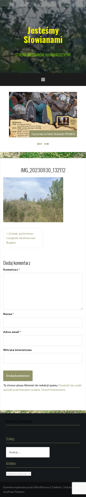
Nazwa (8, 314)
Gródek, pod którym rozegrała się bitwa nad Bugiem (20, 238)
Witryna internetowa (17, 350)
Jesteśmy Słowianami (43, 34)
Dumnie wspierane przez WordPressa (26, 487)
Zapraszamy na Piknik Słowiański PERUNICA (53, 134)
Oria (65, 487)
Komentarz (11, 269)
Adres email (12, 332)
